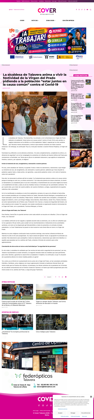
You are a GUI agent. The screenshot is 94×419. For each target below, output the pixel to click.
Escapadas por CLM (40, 299)
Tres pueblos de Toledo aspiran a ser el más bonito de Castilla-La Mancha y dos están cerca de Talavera (78, 107)
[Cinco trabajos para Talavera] (51, 322)
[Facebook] (76, 10)
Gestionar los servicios (62, 408)
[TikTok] (82, 10)
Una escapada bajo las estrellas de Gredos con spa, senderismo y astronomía (77, 118)
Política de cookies (65, 416)
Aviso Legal (84, 416)
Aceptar (60, 413)
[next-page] (5, 337)
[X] (59, 276)
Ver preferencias (85, 413)
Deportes (4, 299)
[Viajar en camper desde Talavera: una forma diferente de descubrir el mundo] (51, 292)
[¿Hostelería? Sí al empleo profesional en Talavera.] (17, 322)
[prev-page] (3, 337)
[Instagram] (79, 10)
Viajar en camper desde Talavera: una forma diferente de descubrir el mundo (51, 302)
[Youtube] (87, 10)
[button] (91, 396)
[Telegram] (65, 276)
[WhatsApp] (85, 10)
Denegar (73, 413)
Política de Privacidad (75, 416)
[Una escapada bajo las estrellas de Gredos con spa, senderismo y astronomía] (88, 117)
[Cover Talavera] (47, 399)
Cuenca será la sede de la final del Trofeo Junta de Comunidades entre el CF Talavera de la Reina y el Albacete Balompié (16, 303)
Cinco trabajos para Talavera (45, 332)
